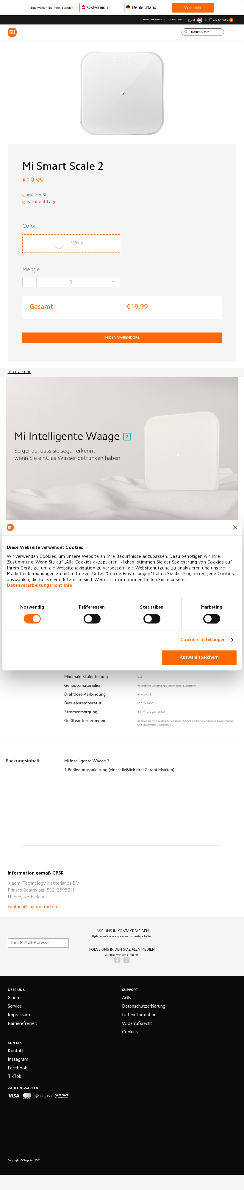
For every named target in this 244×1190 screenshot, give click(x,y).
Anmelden (175, 20)
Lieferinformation (139, 1015)
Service (15, 1006)
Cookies (130, 1032)
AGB (126, 998)
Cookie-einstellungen (203, 640)
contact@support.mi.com (33, 907)
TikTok (14, 1076)
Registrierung (152, 20)
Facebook (17, 1068)
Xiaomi (14, 998)
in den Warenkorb (122, 338)
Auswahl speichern (199, 657)
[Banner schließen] (235, 527)
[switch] (92, 619)
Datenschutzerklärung (143, 1006)
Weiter (192, 7)
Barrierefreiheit (22, 1024)
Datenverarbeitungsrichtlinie (39, 586)
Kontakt (16, 1051)
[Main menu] (232, 32)
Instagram (18, 1059)
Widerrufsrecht (137, 1024)
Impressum (19, 1015)
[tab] (19, 372)
